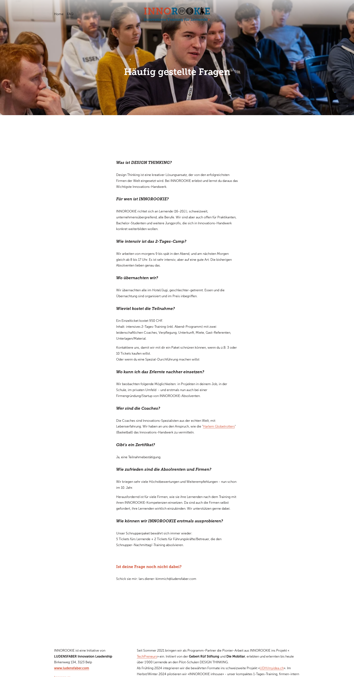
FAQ (70, 14)
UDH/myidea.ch (272, 668)
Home (59, 14)
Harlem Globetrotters (219, 426)
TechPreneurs (147, 656)
